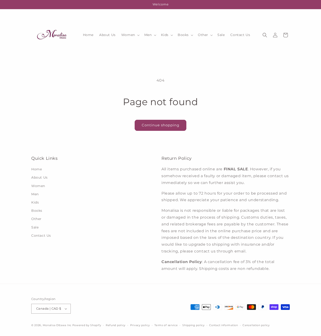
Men (35, 194)
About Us (39, 177)
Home (36, 169)
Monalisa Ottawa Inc (57, 325)
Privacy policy (140, 325)
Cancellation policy (256, 325)
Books (36, 210)
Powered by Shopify (86, 325)
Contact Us (41, 235)
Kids (35, 202)
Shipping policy (193, 325)
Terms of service (166, 325)
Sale (35, 227)
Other (36, 219)
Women (38, 186)
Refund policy (115, 325)
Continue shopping (160, 125)
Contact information (223, 325)
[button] (129, 35)
